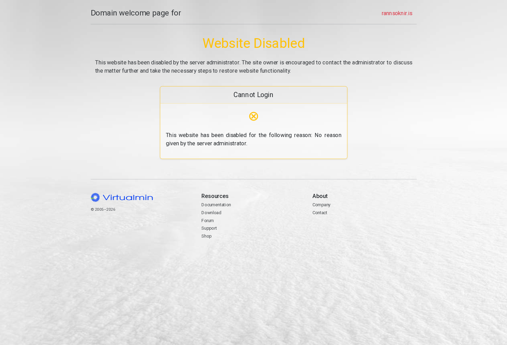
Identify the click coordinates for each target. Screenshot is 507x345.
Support (209, 228)
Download (211, 212)
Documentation (216, 204)
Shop (206, 236)
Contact (339, 229)
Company (321, 204)
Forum (207, 220)
